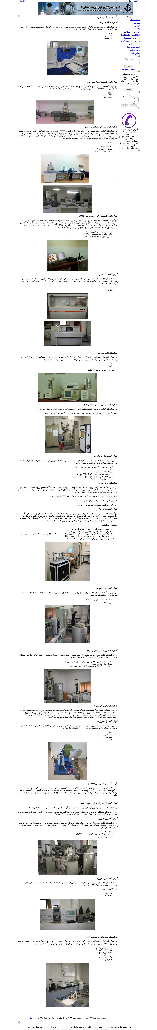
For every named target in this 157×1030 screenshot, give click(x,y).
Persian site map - (55, 1029)
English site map (66, 1029)
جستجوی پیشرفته (129, 69)
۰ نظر (31, 1018)
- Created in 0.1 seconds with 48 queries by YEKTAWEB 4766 (89, 1029)
